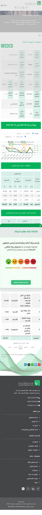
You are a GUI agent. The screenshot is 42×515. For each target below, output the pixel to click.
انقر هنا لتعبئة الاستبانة (21, 282)
